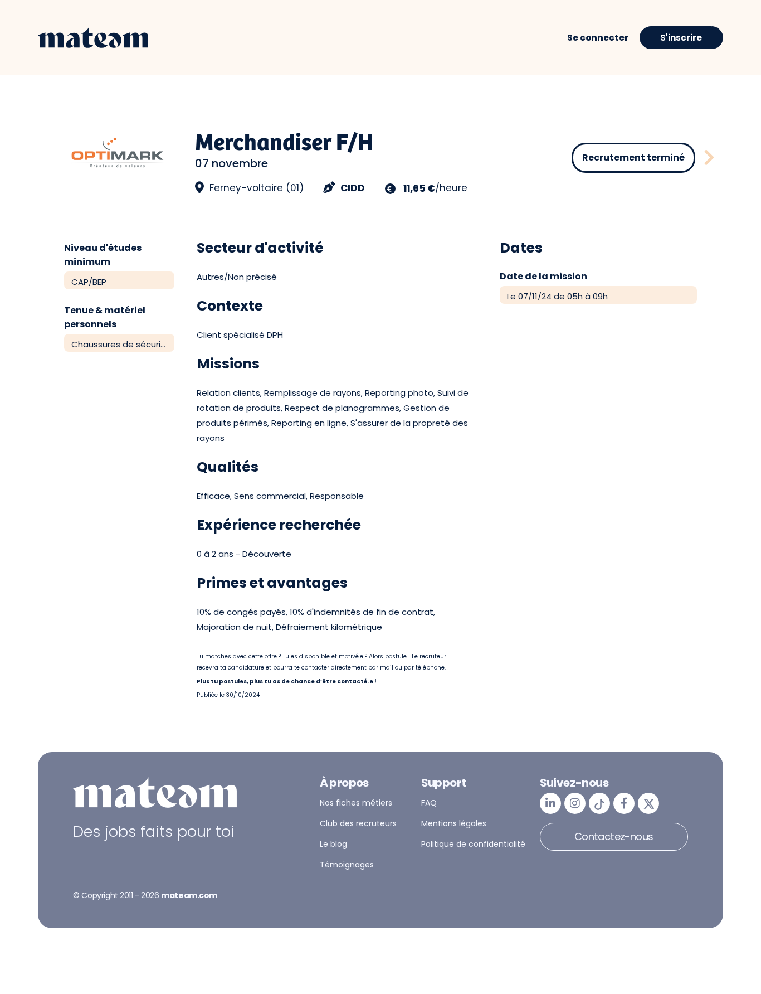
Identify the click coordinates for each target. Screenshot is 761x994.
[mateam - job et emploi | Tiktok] (599, 803)
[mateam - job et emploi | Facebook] (624, 803)
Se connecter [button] (597, 37)
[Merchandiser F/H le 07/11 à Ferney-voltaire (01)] (709, 158)
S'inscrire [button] (681, 37)
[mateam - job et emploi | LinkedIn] (550, 803)
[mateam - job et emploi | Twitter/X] (648, 803)
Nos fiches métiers (356, 802)
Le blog (333, 844)
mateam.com (189, 895)
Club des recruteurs (358, 823)
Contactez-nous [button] (613, 836)
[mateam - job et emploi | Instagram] (575, 803)
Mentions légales (453, 823)
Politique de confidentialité (473, 844)
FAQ (429, 802)
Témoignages (347, 864)
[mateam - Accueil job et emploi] (93, 38)
